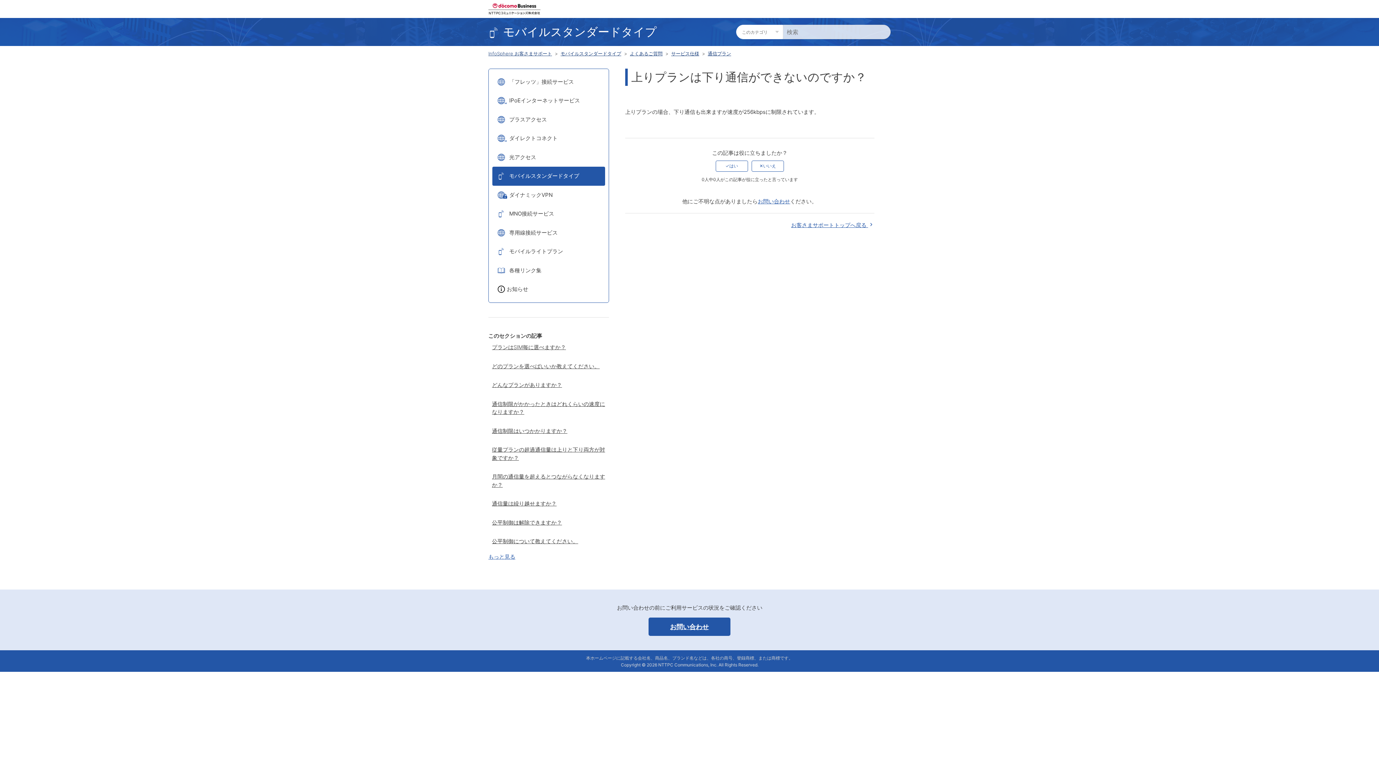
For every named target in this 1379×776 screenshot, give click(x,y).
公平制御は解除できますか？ (527, 522)
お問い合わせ (774, 201)
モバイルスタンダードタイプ (591, 53)
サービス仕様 (685, 53)
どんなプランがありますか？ (527, 385)
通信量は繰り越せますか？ (524, 503)
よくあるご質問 (646, 53)
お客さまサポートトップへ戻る (829, 225)
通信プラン (719, 53)
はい (733, 165)
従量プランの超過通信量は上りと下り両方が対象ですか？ (548, 453)
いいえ (769, 165)
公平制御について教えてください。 (535, 541)
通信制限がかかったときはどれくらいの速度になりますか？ (548, 408)
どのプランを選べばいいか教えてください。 (546, 366)
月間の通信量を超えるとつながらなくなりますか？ (548, 480)
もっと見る (501, 556)
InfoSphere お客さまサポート (520, 53)
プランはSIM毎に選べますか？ (529, 347)
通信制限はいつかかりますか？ (529, 431)
